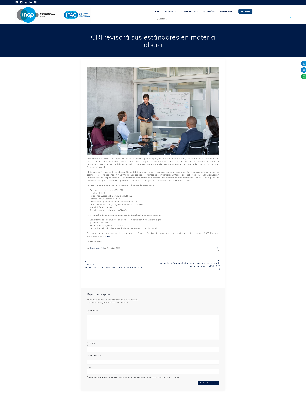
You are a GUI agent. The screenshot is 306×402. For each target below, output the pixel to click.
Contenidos (226, 11)
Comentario (92, 311)
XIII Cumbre (245, 11)
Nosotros (170, 11)
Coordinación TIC (96, 248)
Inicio (157, 11)
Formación (208, 11)
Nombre (91, 344)
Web (89, 368)
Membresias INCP (189, 11)
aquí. (109, 236)
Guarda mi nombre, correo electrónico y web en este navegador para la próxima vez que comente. (134, 377)
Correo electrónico (95, 356)
